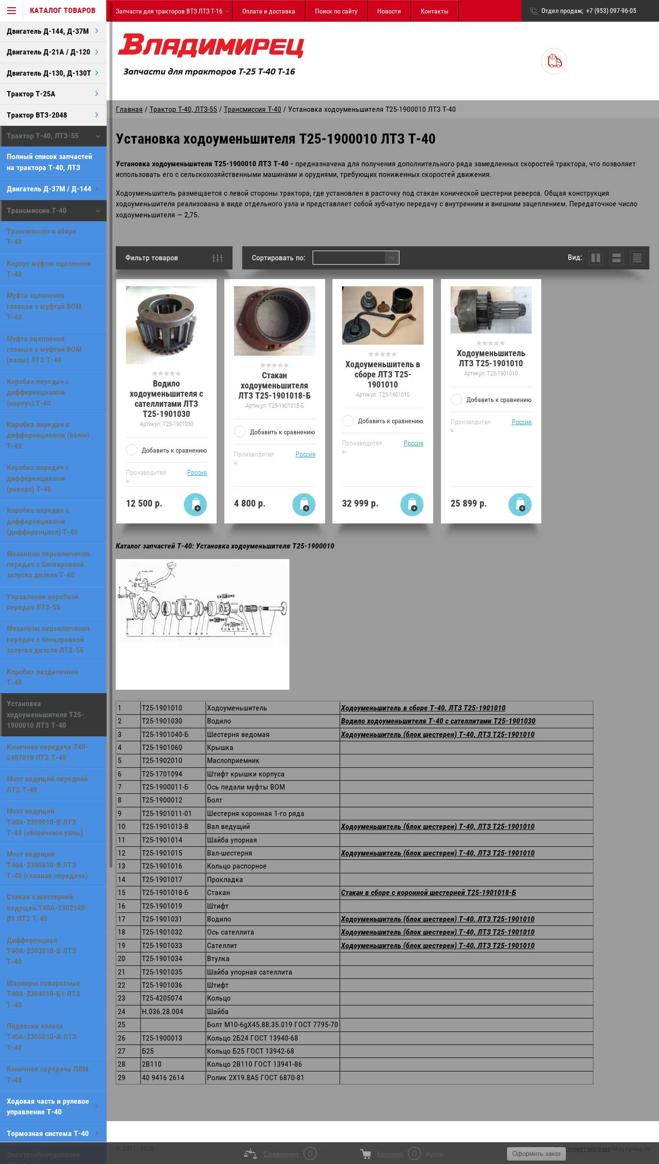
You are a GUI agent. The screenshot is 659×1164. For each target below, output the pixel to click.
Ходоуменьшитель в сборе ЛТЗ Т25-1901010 (382, 374)
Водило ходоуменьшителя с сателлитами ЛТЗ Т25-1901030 (166, 398)
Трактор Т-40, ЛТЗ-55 (43, 135)
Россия (197, 472)
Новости (389, 11)
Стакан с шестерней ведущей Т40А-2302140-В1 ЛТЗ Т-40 (47, 907)
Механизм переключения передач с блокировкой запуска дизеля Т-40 (48, 564)
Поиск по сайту (336, 11)
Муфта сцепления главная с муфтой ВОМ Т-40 (44, 306)
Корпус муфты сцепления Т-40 (49, 269)
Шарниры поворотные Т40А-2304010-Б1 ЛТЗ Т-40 (43, 993)
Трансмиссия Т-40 (37, 210)
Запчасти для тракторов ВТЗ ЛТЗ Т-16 (169, 11)
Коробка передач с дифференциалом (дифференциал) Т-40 (42, 521)
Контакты (435, 11)
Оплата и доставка (268, 11)
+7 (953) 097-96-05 (611, 10)
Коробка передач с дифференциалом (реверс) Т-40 (38, 478)
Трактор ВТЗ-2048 (37, 115)
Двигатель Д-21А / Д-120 (48, 51)
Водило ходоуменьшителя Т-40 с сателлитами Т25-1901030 (438, 720)
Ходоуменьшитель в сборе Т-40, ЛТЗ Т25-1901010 (423, 707)
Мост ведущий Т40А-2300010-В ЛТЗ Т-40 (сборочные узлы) (45, 821)
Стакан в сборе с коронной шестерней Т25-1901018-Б (428, 892)
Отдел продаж (561, 10)
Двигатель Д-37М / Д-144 (49, 188)
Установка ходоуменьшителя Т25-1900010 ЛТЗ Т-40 (45, 714)
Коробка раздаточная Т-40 (42, 677)
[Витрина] (596, 258)
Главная (129, 109)
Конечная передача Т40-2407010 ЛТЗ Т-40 (47, 752)
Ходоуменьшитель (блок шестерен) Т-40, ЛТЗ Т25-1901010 (438, 734)
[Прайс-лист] (637, 258)
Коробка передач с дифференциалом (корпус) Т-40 (38, 392)
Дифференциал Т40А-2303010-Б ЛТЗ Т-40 (41, 951)
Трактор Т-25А (31, 93)
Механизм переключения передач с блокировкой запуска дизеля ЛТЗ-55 (48, 639)
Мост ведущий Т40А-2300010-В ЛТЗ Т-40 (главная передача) (47, 864)
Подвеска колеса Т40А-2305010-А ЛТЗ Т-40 (42, 1036)
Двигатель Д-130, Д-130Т (49, 73)
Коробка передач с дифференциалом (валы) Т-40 (48, 435)
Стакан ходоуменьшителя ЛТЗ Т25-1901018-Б (274, 385)
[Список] (616, 258)
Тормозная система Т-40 (48, 1133)
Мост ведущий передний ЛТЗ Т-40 (47, 784)
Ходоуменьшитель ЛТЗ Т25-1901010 (491, 358)
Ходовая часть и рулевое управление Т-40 (48, 1106)
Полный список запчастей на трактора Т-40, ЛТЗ (49, 162)
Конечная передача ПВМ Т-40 (47, 1074)
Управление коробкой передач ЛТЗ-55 (43, 602)
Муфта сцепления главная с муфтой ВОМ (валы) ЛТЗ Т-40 (44, 349)
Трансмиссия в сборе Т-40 (41, 236)
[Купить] (195, 504)
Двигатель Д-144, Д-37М (48, 31)
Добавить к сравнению (174, 450)
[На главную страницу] (211, 61)
